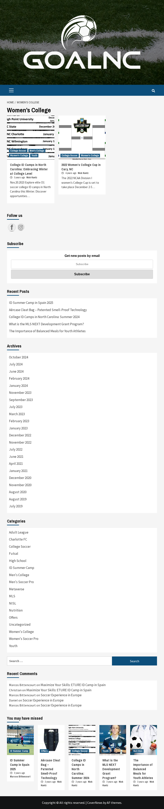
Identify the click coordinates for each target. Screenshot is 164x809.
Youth (34, 155)
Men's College (37, 150)
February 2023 (19, 421)
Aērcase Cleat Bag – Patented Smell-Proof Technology (48, 310)
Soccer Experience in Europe (61, 695)
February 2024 (19, 378)
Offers (13, 617)
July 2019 (15, 506)
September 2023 (21, 400)
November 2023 (20, 392)
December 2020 (20, 478)
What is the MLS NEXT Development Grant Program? (46, 324)
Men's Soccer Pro (21, 582)
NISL (12, 603)
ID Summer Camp (21, 568)
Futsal (13, 553)
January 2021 (18, 471)
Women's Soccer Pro (23, 638)
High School (17, 561)
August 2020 (17, 492)
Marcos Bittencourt (20, 776)
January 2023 (18, 428)
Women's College (19, 155)
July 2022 (15, 449)
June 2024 (16, 371)
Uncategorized (20, 624)
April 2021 (16, 463)
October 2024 (18, 357)
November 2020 (20, 485)
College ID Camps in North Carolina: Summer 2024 (44, 317)
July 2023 (15, 407)
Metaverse (16, 589)
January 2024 (18, 385)
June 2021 (16, 456)
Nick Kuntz (31, 177)
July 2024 (15, 364)
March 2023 (17, 414)
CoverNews (94, 803)
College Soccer (18, 150)
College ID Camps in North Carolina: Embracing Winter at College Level (29, 169)
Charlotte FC (18, 539)
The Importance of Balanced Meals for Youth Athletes (47, 331)
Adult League (18, 532)
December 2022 (20, 435)
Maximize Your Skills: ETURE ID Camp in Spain (73, 685)
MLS (12, 596)
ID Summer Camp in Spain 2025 (31, 302)
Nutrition (16, 610)
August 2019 (17, 499)
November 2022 (20, 442)
